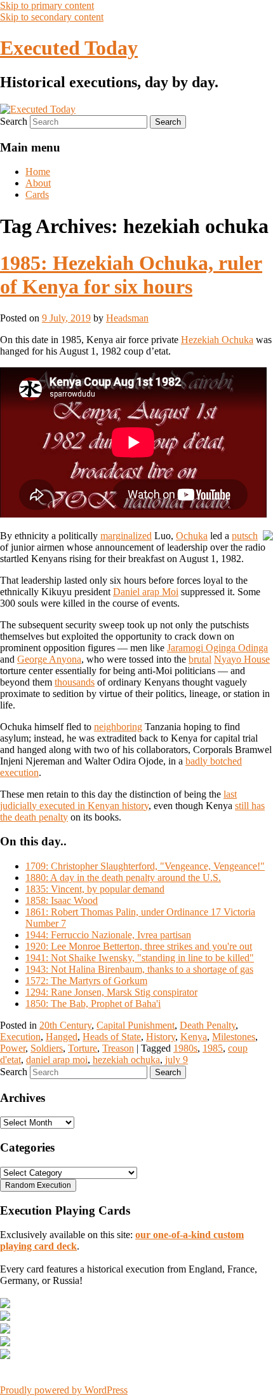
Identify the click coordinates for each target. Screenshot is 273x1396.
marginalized (126, 535)
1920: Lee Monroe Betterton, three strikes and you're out (138, 946)
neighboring (118, 726)
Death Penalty (208, 1025)
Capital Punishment (136, 1025)
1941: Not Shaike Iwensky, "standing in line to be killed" (139, 957)
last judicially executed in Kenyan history (118, 800)
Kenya (193, 1036)
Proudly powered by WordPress (64, 1390)
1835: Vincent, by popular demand (94, 889)
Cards (37, 194)
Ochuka (192, 535)
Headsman (127, 318)
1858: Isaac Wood (61, 900)
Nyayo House (242, 659)
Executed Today (69, 47)
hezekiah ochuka (126, 1059)
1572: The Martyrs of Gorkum (86, 980)
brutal (200, 659)
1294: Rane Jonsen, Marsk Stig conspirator (111, 992)
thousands (75, 682)
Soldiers (46, 1048)
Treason (118, 1048)
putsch (245, 535)
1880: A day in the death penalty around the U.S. (123, 877)
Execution (20, 1036)
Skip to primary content (47, 5)
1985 (213, 1048)
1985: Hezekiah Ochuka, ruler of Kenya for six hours (131, 274)
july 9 (176, 1059)
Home (37, 171)
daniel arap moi (57, 1059)
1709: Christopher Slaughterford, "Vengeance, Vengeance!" (145, 866)
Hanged (61, 1036)
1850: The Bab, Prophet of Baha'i (93, 1003)
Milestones (233, 1036)
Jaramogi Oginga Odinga (217, 647)
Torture (82, 1048)
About (38, 183)
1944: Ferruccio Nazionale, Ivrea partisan (108, 934)
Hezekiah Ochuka (217, 339)
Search (13, 121)
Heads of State (112, 1036)
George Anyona (49, 659)
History (160, 1036)
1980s (185, 1048)
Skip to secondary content (51, 16)
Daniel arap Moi (145, 591)
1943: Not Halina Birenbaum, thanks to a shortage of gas (139, 969)
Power (12, 1048)
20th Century (65, 1025)
